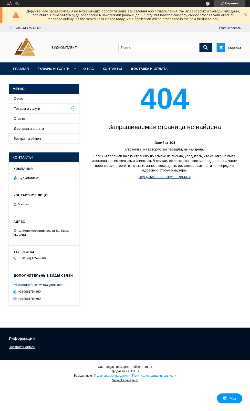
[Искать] (205, 47)
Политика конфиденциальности (154, 375)
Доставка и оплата (149, 68)
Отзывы (20, 118)
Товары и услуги (54, 68)
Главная (21, 68)
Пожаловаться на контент (112, 375)
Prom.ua (146, 367)
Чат (233, 398)
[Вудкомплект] (27, 56)
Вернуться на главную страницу (165, 177)
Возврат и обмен (27, 138)
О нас (88, 68)
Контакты (112, 68)
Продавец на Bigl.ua (125, 371)
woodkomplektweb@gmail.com (40, 285)
